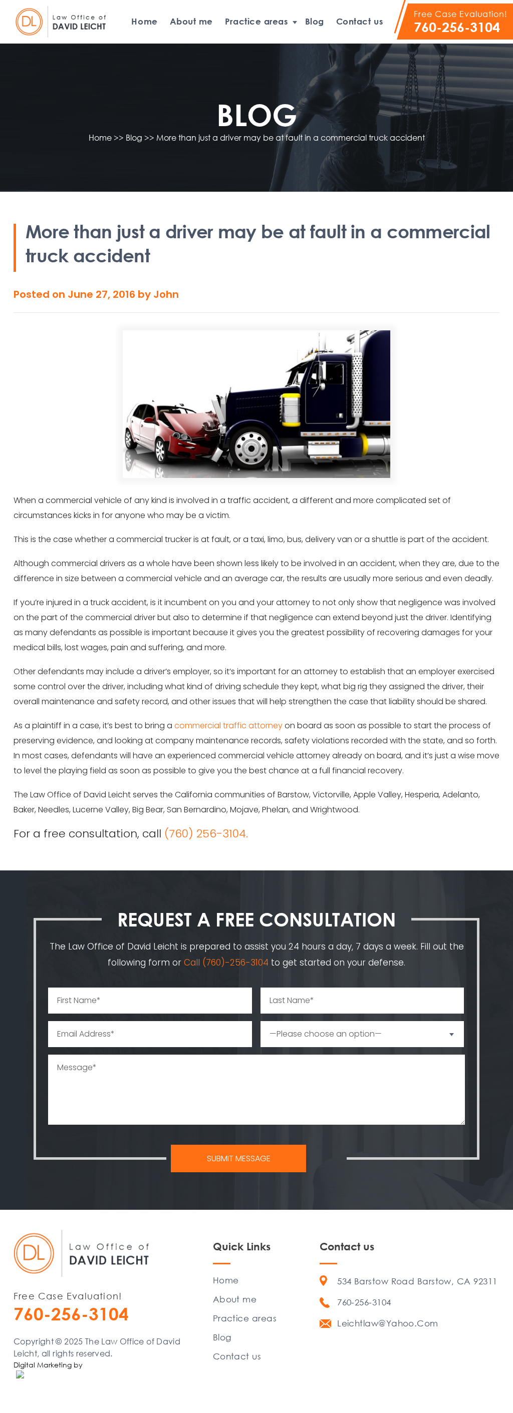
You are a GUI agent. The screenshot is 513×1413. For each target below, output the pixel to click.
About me (191, 21)
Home (144, 21)
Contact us (359, 21)
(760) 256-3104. (206, 833)
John (166, 294)
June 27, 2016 (103, 294)
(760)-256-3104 (236, 963)
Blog (314, 21)
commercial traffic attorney (228, 725)
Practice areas (256, 21)
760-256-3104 (457, 27)
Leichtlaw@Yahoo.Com (387, 1323)
